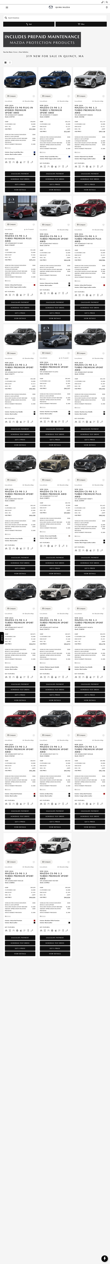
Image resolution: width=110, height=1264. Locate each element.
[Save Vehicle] (33, 96)
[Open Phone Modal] (102, 2)
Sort (30, 24)
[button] (20, 173)
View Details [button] (20, 190)
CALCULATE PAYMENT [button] (20, 174)
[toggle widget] (104, 1258)
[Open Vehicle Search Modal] (107, 2)
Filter (82, 24)
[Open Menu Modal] (7, 7)
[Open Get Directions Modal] (106, 7)
